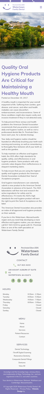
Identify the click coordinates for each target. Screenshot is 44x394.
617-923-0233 (24, 265)
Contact (22, 337)
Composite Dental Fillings (22, 359)
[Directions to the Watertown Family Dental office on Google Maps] (10, 1)
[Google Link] (25, 281)
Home (22, 323)
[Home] (13, 7)
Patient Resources (22, 333)
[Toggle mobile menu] (41, 7)
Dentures (22, 362)
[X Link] (19, 281)
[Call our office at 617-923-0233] (33, 1)
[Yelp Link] (31, 281)
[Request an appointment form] (22, 1)
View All (22, 366)
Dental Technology (22, 349)
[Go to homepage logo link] (22, 251)
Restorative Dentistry (22, 356)
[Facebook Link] (13, 281)
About (22, 327)
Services (22, 330)
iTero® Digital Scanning (22, 352)
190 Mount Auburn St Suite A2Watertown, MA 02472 (22, 272)
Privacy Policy (25, 389)
